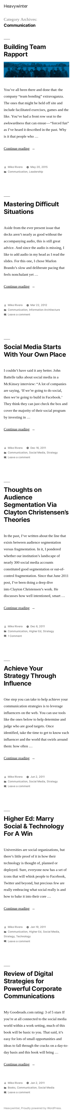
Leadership (36, 171)
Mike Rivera (15, 167)
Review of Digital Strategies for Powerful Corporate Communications (33, 985)
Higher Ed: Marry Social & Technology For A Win (34, 826)
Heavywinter (16, 6)
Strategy (52, 452)
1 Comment (15, 636)
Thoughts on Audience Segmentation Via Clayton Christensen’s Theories (36, 504)
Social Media (37, 452)
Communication (18, 171)
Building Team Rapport (25, 50)
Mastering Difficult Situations (31, 207)
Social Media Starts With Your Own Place (35, 350)
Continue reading (19, 148)
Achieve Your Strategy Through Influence (30, 676)
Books (11, 1087)
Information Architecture (44, 309)
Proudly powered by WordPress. (41, 1108)
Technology (23, 936)
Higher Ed (35, 631)
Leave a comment (19, 314)
